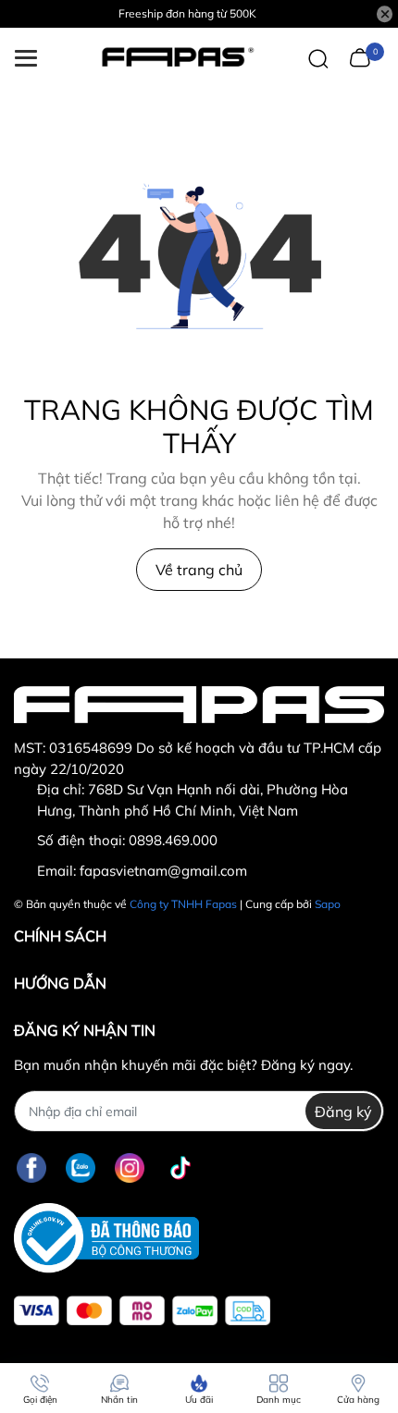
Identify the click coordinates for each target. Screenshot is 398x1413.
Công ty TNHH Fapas (183, 904)
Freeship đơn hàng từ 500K (187, 13)
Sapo (328, 904)
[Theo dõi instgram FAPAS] (129, 1167)
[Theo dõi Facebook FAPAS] (31, 1167)
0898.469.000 (173, 840)
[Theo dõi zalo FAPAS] (80, 1167)
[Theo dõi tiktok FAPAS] (180, 1167)
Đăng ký (343, 1111)
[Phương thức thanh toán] (142, 1311)
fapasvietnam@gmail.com (163, 870)
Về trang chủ (199, 569)
